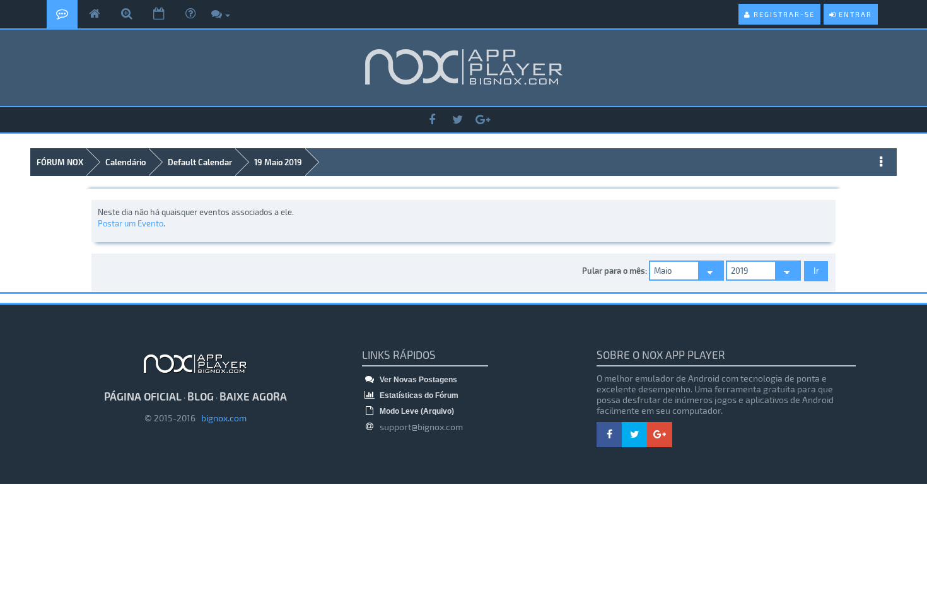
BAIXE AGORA (253, 396)
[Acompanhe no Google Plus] (482, 120)
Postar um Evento (130, 223)
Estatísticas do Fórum (418, 395)
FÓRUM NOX (60, 162)
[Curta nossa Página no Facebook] (432, 120)
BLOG (200, 396)
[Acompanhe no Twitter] (457, 120)
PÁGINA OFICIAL (143, 396)
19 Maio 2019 (278, 162)
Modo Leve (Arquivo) (416, 411)
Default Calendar (200, 162)
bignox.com (221, 418)
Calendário (125, 162)
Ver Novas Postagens (417, 379)
